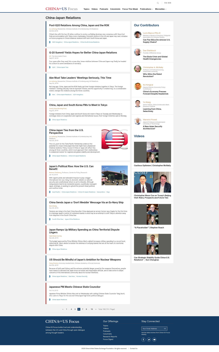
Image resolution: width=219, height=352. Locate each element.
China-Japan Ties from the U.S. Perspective (66, 131)
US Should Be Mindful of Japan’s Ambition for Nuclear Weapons (85, 259)
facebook (143, 340)
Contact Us (133, 348)
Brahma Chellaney (55, 172)
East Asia (72, 276)
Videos (94, 9)
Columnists (115, 9)
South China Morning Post (57, 108)
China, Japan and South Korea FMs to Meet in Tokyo (78, 105)
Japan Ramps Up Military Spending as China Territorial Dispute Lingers (84, 231)
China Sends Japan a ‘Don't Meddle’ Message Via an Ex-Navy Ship (86, 202)
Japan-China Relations (72, 219)
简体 (165, 3)
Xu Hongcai (148, 85)
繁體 (169, 3)
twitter (149, 340)
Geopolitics (101, 192)
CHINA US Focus (62, 8)
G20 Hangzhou (57, 42)
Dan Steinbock (149, 50)
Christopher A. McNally (153, 67)
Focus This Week (130, 9)
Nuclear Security (81, 276)
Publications (145, 9)
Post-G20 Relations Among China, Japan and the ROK (79, 25)
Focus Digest (108, 339)
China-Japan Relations (71, 42)
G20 (53, 67)
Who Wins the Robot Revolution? (152, 75)
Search (158, 3)
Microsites (160, 9)
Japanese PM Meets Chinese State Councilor (74, 286)
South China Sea (57, 219)
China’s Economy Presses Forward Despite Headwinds (155, 92)
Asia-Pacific (56, 192)
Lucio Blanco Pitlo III (151, 33)
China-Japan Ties (62, 67)
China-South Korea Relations (89, 42)
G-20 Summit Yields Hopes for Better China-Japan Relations (83, 52)
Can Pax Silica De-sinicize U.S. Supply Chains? (156, 41)
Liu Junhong (53, 29)
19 (92, 309)
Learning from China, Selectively (152, 110)
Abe (53, 94)
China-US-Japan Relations (77, 156)
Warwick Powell (150, 120)
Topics (86, 9)
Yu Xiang (147, 102)
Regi (108, 192)
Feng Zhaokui (53, 263)
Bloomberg (53, 206)
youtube (154, 340)
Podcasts (104, 9)
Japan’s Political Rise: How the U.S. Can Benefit (71, 167)
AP (50, 56)
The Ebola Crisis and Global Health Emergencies (155, 57)
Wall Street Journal (55, 236)
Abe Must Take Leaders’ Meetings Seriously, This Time (80, 77)
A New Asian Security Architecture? (152, 127)
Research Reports (110, 337)
